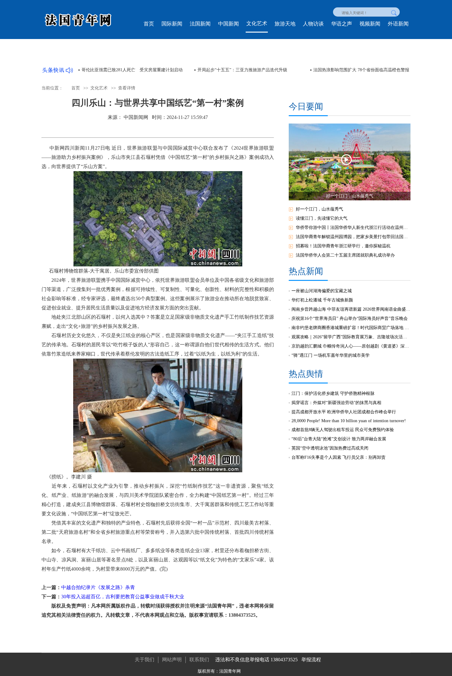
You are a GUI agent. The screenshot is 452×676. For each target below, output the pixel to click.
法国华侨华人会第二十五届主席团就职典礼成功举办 (345, 255)
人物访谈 (313, 24)
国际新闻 (171, 24)
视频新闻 (369, 24)
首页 (149, 24)
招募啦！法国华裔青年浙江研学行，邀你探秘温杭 (343, 246)
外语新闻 (398, 24)
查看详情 (126, 88)
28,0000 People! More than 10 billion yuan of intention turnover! (348, 421)
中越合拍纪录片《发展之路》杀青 (98, 587)
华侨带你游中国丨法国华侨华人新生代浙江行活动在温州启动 (353, 227)
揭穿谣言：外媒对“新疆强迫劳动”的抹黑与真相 (336, 402)
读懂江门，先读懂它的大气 (321, 218)
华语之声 (341, 24)
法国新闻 (200, 24)
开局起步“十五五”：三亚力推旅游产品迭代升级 (242, 70)
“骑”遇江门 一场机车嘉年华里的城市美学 (330, 355)
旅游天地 (285, 24)
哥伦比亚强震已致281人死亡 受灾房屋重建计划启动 (132, 70)
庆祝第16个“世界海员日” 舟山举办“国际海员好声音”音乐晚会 (349, 318)
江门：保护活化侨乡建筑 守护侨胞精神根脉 (333, 393)
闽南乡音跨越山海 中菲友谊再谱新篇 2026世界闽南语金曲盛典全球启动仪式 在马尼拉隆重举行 (350, 309)
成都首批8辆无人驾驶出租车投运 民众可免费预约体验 (342, 429)
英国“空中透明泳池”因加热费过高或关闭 (329, 448)
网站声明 (172, 659)
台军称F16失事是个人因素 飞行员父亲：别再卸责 (338, 457)
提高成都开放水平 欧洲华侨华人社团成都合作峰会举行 (343, 412)
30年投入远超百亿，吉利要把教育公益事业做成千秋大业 (122, 596)
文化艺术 (256, 23)
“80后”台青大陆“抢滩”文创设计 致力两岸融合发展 (338, 439)
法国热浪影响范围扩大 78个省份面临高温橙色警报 (361, 70)
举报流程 (311, 659)
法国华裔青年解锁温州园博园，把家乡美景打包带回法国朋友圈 (353, 236)
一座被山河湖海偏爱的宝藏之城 (321, 291)
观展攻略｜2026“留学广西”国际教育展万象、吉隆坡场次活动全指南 (350, 337)
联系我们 (199, 659)
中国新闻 (228, 24)
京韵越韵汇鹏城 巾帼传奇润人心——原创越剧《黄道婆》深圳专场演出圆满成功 (350, 346)
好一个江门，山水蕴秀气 (319, 209)
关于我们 (144, 659)
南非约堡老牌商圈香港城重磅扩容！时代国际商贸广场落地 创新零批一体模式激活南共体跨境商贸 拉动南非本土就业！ (350, 327)
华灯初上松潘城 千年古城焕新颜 (322, 300)
